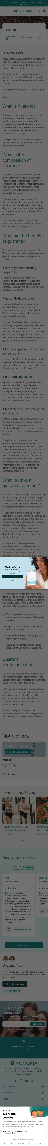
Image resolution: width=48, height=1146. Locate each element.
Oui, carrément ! (12, 576)
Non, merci (12, 580)
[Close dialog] (47, 558)
